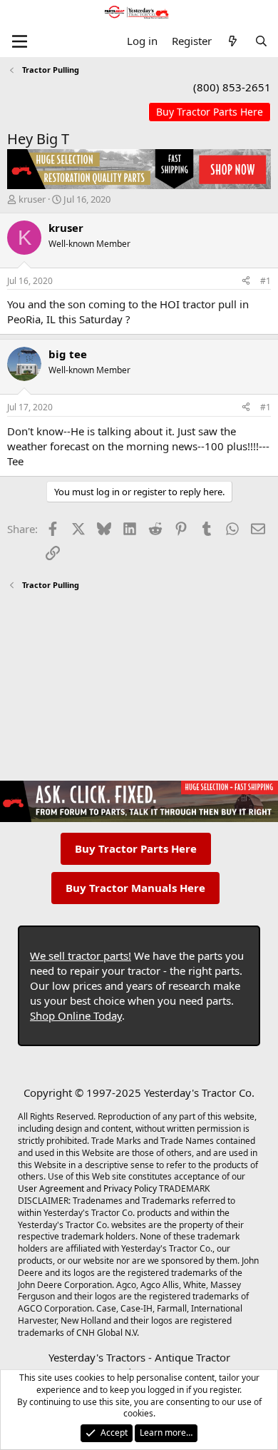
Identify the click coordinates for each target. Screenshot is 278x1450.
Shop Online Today (76, 1015)
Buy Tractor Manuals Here (135, 888)
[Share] (246, 281)
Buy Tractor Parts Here (136, 848)
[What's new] (233, 41)
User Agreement (51, 1188)
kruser (32, 199)
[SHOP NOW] (209, 112)
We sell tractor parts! (80, 955)
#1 (265, 281)
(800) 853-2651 (232, 87)
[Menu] (19, 41)
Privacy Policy (130, 1188)
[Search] (261, 41)
